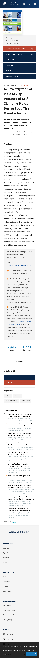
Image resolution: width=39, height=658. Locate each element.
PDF (8, 377)
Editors (5, 586)
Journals (6, 548)
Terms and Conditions (10, 615)
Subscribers (7, 591)
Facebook (9, 634)
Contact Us (6, 562)
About (9, 71)
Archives (10, 65)
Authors (5, 577)
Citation (10, 383)
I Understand (31, 654)
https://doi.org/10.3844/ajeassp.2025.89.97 (21, 265)
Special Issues (12, 76)
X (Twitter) (9, 639)
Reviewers (6, 581)
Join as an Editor (14, 54)
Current (10, 60)
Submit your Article (15, 49)
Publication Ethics (9, 610)
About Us (6, 558)
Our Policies (7, 605)
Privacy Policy (7, 620)
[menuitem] (24, 4)
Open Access (7, 553)
